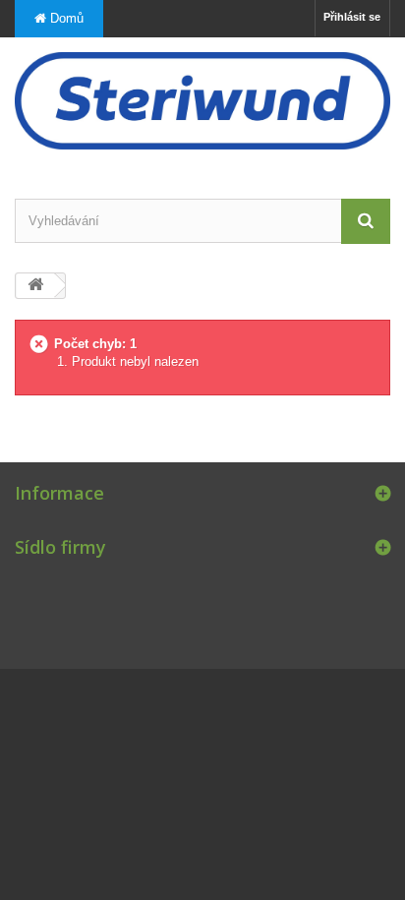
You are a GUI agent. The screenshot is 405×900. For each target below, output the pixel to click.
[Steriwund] (202, 101)
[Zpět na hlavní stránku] (35, 285)
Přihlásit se (351, 17)
